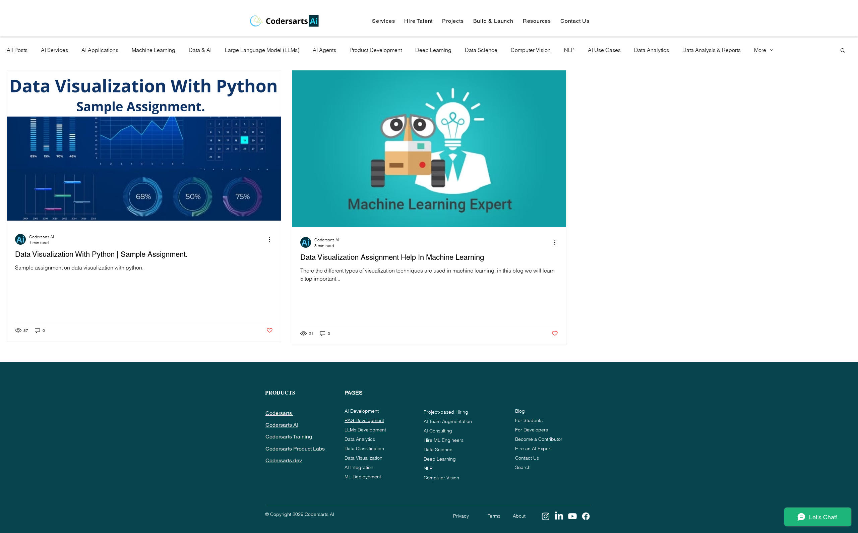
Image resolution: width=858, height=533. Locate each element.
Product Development (376, 50)
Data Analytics (651, 50)
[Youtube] (572, 516)
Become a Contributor (538, 439)
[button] (383, 20)
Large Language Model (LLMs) (262, 50)
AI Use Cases (604, 50)
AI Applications (99, 50)
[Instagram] (546, 516)
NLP (569, 50)
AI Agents (324, 50)
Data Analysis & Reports (711, 50)
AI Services (54, 50)
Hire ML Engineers (444, 440)
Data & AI (200, 50)
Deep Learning (433, 50)
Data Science (481, 50)
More (760, 50)
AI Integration (359, 467)
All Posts (17, 50)
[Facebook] (586, 516)
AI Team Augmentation (448, 421)
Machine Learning (153, 50)
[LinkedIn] (559, 516)
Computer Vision (531, 50)
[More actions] (272, 239)
